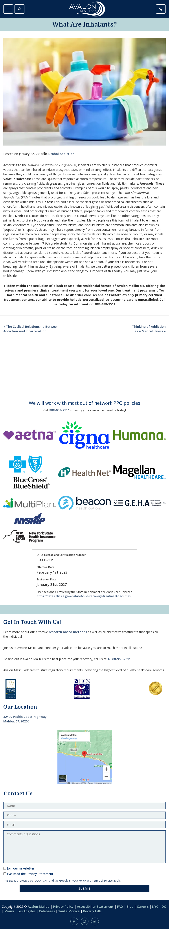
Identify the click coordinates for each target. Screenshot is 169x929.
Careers (143, 906)
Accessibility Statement (95, 906)
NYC (155, 906)
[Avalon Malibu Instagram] (84, 921)
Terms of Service (102, 880)
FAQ (120, 906)
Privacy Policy (77, 880)
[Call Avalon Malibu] (161, 9)
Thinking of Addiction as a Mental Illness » (149, 328)
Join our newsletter (20, 868)
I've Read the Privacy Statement (30, 874)
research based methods (68, 632)
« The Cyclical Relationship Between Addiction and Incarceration (31, 328)
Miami (9, 911)
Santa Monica (69, 911)
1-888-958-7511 (119, 659)
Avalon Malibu (39, 906)
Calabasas (47, 911)
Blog (130, 906)
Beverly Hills (92, 911)
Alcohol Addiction (61, 154)
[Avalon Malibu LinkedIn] (95, 921)
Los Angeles (26, 911)
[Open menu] (8, 9)
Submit (84, 888)
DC (164, 906)
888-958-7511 (59, 410)
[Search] (19, 9)
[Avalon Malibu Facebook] (74, 921)
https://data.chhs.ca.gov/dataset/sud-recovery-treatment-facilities (83, 596)
